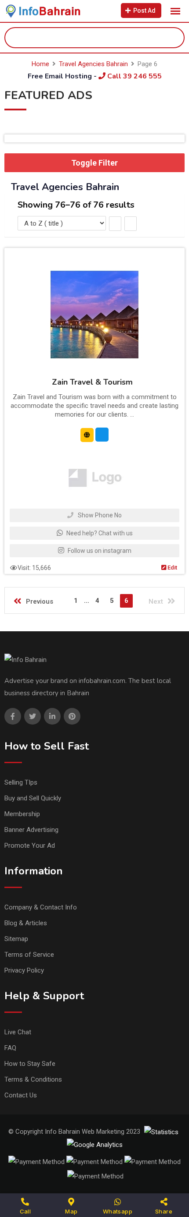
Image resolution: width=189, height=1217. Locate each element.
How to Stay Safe (29, 1064)
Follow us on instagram (98, 550)
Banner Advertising (31, 830)
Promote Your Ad (29, 845)
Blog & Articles (25, 923)
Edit (171, 567)
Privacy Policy (24, 970)
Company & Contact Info (40, 907)
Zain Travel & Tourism (92, 382)
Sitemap (16, 939)
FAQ (10, 1048)
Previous (39, 601)
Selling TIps (20, 782)
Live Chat (17, 1032)
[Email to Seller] (101, 435)
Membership (22, 814)
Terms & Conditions (33, 1079)
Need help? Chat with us (99, 533)
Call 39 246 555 (133, 76)
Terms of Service (29, 955)
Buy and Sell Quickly (32, 798)
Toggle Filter (94, 162)
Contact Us (20, 1095)
